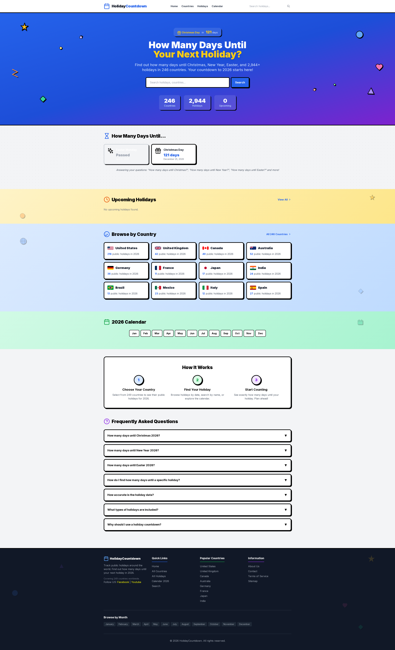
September (199, 624)
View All (283, 199)
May (180, 333)
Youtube (136, 582)
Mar (157, 333)
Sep (225, 333)
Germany (205, 586)
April (146, 624)
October (214, 624)
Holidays (202, 6)
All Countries (159, 571)
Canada (204, 576)
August (185, 624)
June (165, 624)
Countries (187, 6)
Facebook (123, 582)
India (203, 600)
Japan (203, 595)
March (136, 624)
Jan (134, 333)
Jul (203, 333)
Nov (248, 333)
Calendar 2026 (160, 581)
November (228, 624)
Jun (192, 333)
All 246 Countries (277, 234)
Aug (214, 333)
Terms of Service (258, 576)
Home (174, 6)
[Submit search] (288, 6)
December (244, 624)
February (123, 624)
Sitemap (253, 581)
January (110, 624)
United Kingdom (209, 571)
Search (240, 82)
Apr (168, 333)
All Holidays (159, 576)
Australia (205, 581)
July (175, 624)
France (204, 591)
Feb (145, 333)
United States (208, 566)
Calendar (217, 6)
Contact (252, 571)
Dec (260, 333)
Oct (237, 333)
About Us (253, 566)
